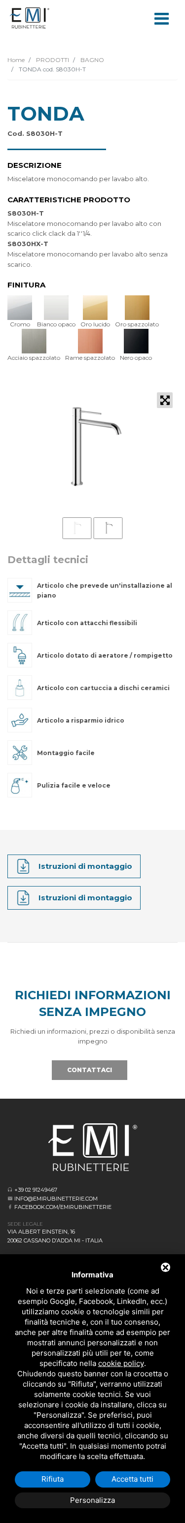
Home (16, 59)
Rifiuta (52, 1479)
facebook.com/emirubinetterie (62, 1207)
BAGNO (91, 59)
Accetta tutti (132, 1479)
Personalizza (92, 1500)
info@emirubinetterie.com (56, 1198)
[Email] (10, 1198)
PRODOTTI (52, 59)
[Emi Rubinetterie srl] (29, 18)
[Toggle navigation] (161, 18)
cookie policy (121, 1363)
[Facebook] (10, 1206)
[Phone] (10, 1189)
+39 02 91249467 (35, 1189)
